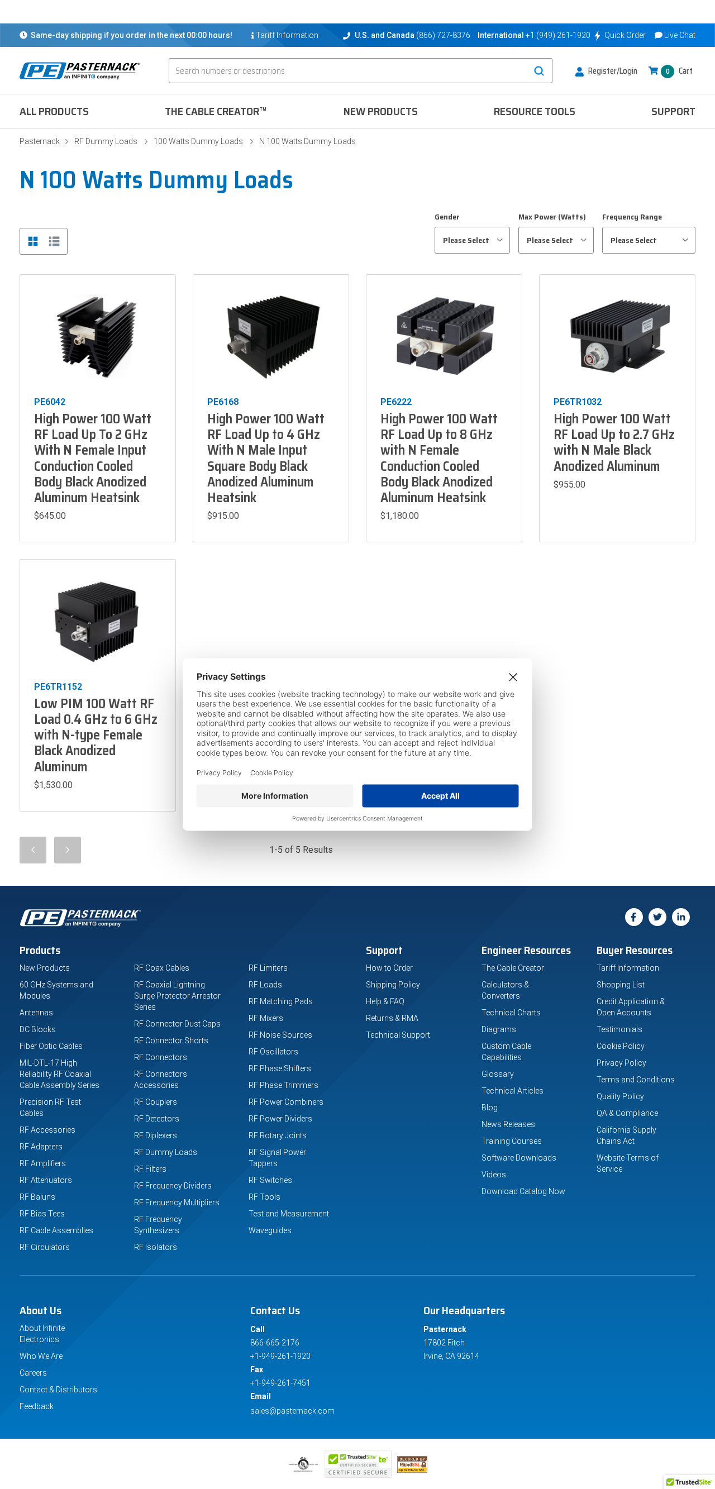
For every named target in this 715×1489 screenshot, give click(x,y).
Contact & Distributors (58, 1389)
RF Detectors (156, 1118)
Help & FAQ (385, 1001)
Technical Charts (511, 1012)
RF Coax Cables (161, 967)
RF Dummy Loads (105, 141)
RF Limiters (268, 967)
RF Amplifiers (43, 1163)
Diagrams (499, 1029)
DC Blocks (38, 1029)
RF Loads (265, 984)
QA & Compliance (627, 1113)
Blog (490, 1107)
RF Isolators (155, 1247)
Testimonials (619, 1029)
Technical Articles (513, 1090)
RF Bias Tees (42, 1213)
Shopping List (621, 984)
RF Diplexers (155, 1135)
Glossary (498, 1074)
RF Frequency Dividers (173, 1185)
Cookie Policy (621, 1046)
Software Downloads (519, 1157)
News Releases (508, 1124)
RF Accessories (47, 1129)
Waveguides (270, 1230)
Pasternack (40, 141)
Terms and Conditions (636, 1079)
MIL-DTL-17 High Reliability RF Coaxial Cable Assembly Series (59, 1074)
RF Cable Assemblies (56, 1230)
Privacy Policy (621, 1062)
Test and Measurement (289, 1213)
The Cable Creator (513, 967)
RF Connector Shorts (171, 1040)
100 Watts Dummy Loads (198, 141)
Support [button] (673, 111)
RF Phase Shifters (280, 1068)
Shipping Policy (393, 984)
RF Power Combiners (286, 1101)
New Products (381, 111)
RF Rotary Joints (278, 1135)
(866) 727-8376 (443, 35)
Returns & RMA (392, 1018)
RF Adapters (41, 1146)
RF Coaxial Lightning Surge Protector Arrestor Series (177, 995)
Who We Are (41, 1356)
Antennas (36, 1012)
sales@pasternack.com (292, 1410)
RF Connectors (160, 1057)
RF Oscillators (273, 1051)
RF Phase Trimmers (283, 1085)
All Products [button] (54, 111)
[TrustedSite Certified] (358, 1464)
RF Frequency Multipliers (177, 1202)
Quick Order (625, 35)
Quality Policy (620, 1096)
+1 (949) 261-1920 (558, 35)
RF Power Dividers (280, 1118)
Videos (494, 1174)
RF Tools (264, 1196)
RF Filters (150, 1169)
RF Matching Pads (281, 1001)
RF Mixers (266, 1018)
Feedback (37, 1406)
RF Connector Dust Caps (177, 1023)
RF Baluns (37, 1196)
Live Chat (679, 35)
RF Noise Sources (280, 1034)
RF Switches (270, 1180)
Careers (33, 1372)
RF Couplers (155, 1101)
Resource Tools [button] (534, 111)
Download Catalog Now (523, 1191)
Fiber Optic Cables (51, 1046)
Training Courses (512, 1141)
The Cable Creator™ (216, 111)
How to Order (389, 967)
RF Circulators (45, 1247)
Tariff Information (628, 967)
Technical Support (398, 1034)
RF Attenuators (46, 1180)
